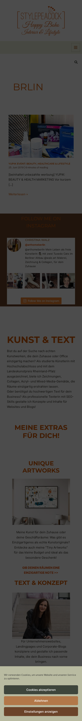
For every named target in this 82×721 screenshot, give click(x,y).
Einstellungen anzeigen (41, 711)
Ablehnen (41, 701)
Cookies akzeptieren (41, 690)
